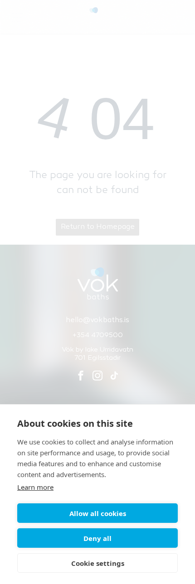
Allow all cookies (97, 513)
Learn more (35, 487)
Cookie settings (97, 563)
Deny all (97, 538)
